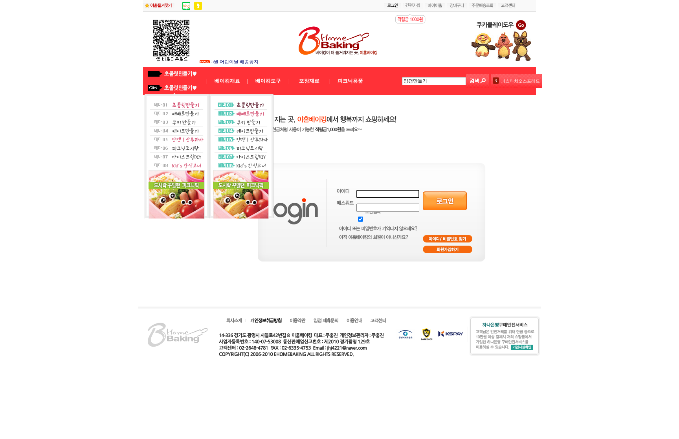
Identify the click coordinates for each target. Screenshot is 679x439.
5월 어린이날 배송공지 (235, 61)
